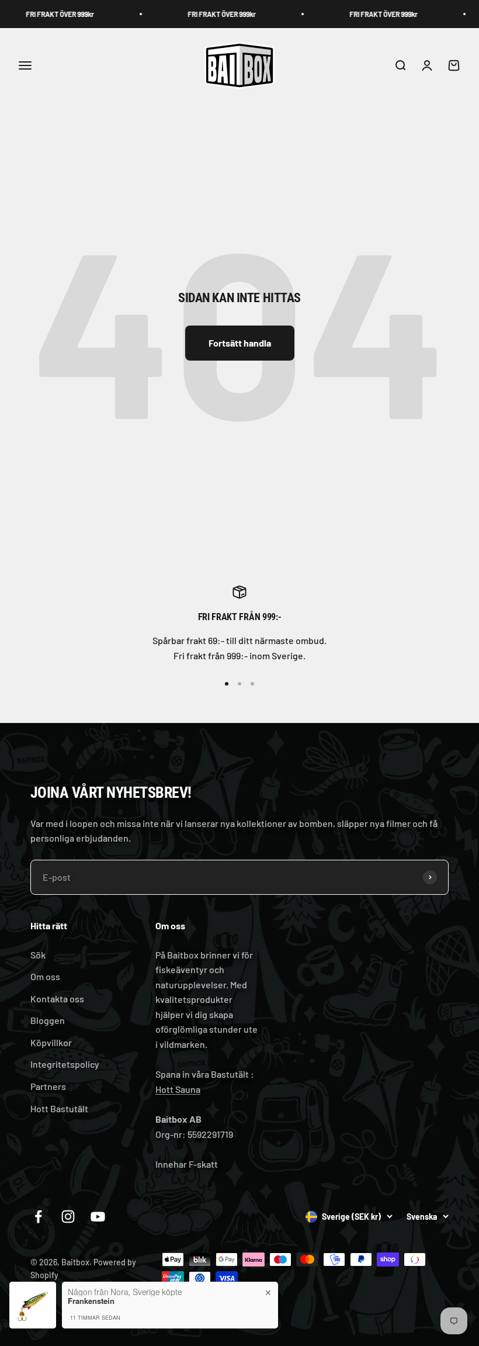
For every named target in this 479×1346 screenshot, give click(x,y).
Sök (38, 954)
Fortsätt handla (240, 342)
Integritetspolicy (64, 1064)
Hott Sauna (177, 1089)
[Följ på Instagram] (68, 1216)
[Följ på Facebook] (38, 1216)
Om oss (45, 976)
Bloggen (47, 1020)
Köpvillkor (51, 1042)
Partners (48, 1086)
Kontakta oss (57, 998)
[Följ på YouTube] (98, 1216)
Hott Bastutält (59, 1108)
